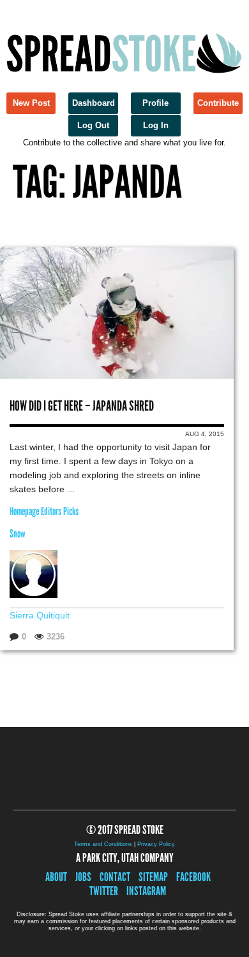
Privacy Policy (156, 844)
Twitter (103, 891)
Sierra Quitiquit (40, 615)
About (56, 877)
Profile (155, 103)
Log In (156, 125)
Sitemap (153, 877)
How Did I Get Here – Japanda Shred (82, 405)
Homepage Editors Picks (44, 511)
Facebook (193, 877)
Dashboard (93, 103)
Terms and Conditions (103, 844)
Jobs (83, 877)
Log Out (93, 125)
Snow (18, 534)
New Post (31, 103)
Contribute (218, 103)
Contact (115, 877)
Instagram (146, 891)
